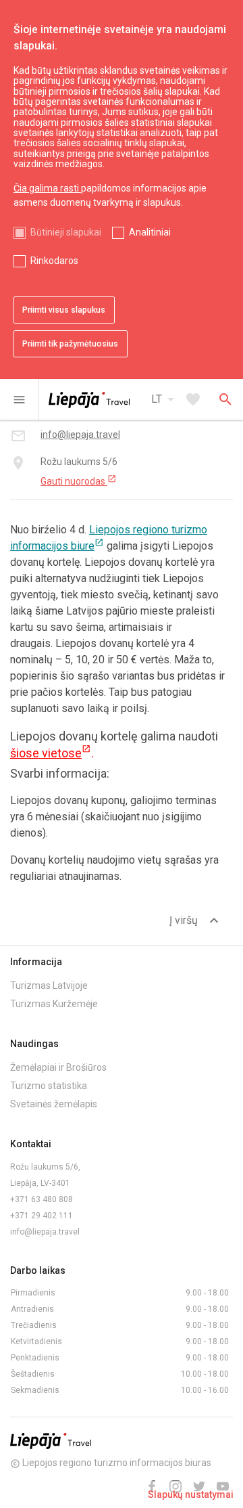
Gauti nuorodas (78, 480)
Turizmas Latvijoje (49, 985)
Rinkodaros (54, 260)
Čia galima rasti (47, 188)
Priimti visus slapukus (63, 310)
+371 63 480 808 (41, 1199)
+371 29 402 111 (41, 1215)
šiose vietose (50, 753)
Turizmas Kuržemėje (54, 1003)
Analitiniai (150, 232)
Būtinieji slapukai (65, 232)
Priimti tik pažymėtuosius (70, 344)
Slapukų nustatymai (191, 1494)
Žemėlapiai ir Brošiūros (58, 1067)
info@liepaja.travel (45, 1232)
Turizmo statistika (48, 1085)
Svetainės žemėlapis (53, 1104)
